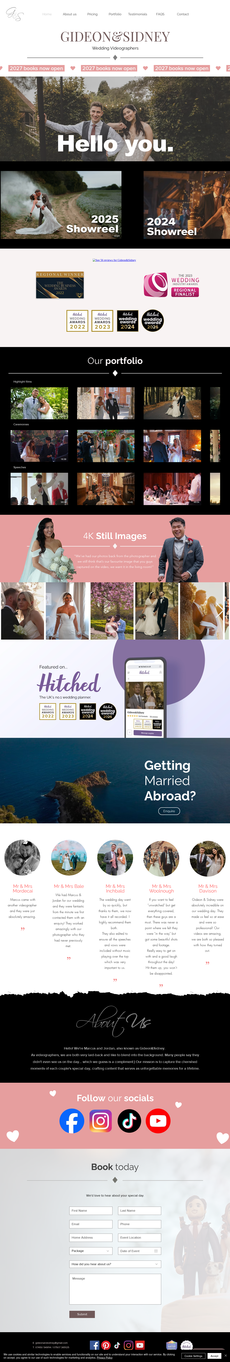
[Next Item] (220, 610)
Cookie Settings (193, 1356)
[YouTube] (140, 1345)
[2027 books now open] (115, 68)
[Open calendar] (156, 1251)
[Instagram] (128, 1345)
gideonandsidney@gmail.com (51, 1342)
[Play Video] (39, 403)
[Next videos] (225, 204)
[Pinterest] (106, 1345)
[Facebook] (94, 1345)
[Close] (226, 1356)
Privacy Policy (104, 1357)
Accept (214, 1356)
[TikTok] (117, 1345)
